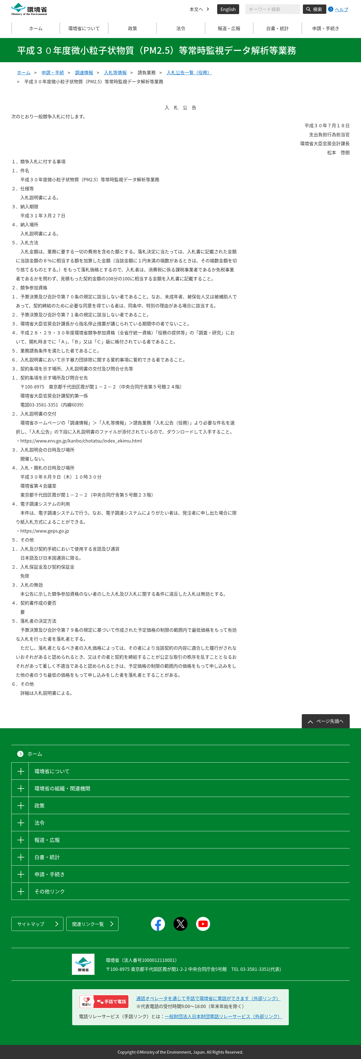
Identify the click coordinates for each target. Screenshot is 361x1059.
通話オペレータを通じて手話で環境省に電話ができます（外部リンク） (208, 998)
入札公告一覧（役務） (189, 72)
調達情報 (84, 72)
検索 (317, 9)
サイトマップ (30, 924)
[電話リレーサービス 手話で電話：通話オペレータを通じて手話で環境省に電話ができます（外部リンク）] (104, 1002)
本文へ (196, 9)
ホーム (36, 28)
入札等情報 (115, 72)
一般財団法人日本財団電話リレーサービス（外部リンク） (223, 1016)
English (228, 9)
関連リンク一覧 (88, 924)
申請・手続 (52, 72)
